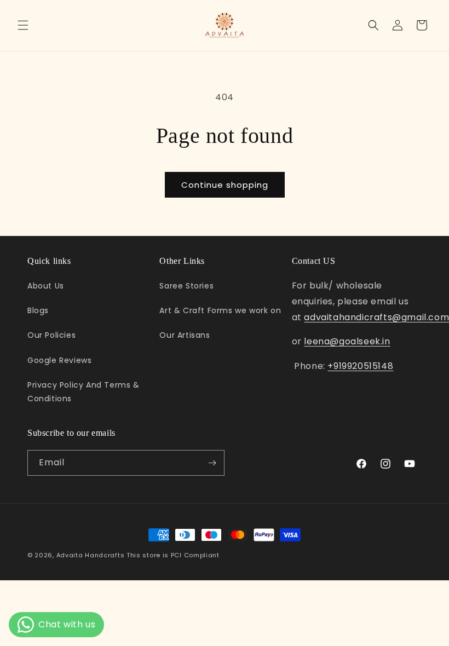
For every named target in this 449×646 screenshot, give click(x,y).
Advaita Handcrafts (90, 555)
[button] (23, 25)
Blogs (38, 310)
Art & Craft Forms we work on (220, 310)
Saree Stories (186, 285)
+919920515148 (360, 366)
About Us (45, 285)
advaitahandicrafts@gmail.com (376, 317)
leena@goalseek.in (347, 341)
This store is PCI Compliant (173, 555)
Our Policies (51, 335)
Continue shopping (224, 185)
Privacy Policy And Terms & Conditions (83, 391)
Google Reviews (59, 360)
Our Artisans (184, 335)
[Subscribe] (212, 463)
